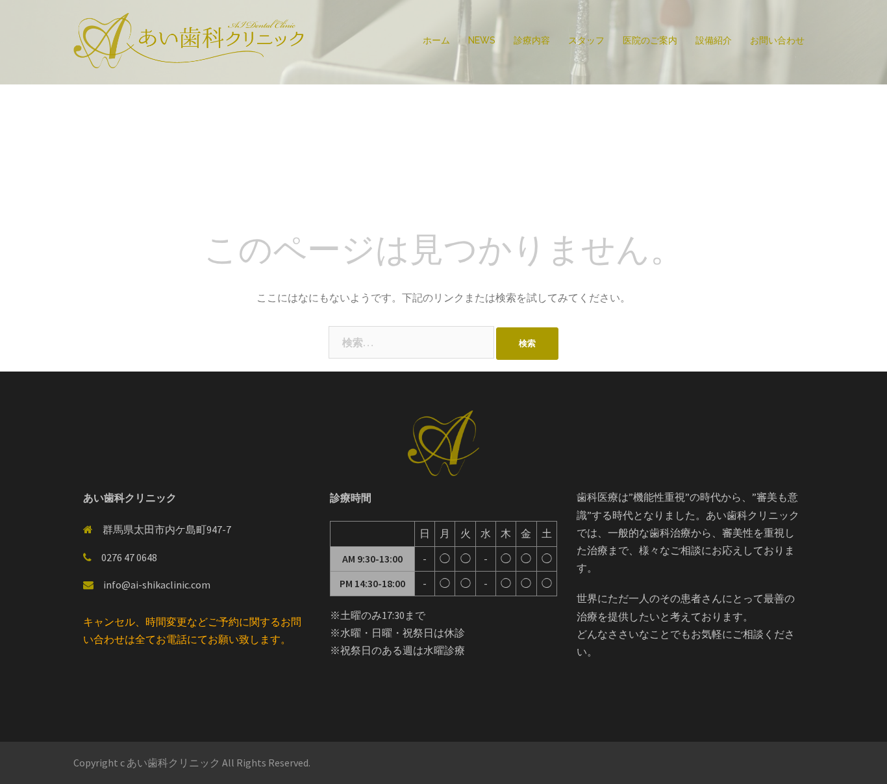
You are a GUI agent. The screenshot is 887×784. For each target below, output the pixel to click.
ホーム (436, 40)
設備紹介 (713, 40)
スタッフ (586, 40)
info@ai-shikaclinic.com (156, 584)
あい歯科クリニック (174, 762)
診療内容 (532, 40)
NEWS (481, 40)
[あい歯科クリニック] (190, 39)
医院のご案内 (650, 40)
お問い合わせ (777, 40)
